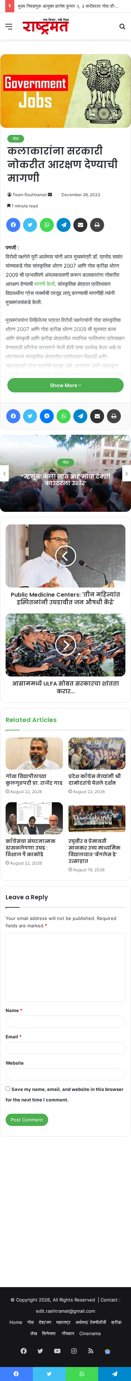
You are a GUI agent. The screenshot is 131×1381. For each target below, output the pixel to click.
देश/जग (45, 1322)
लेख (33, 1333)
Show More (64, 385)
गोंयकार (68, 1333)
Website (15, 1063)
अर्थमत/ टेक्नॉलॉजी (90, 1322)
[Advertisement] (65, 1205)
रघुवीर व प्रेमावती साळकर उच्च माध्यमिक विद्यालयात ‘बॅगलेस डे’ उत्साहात (94, 851)
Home (15, 1322)
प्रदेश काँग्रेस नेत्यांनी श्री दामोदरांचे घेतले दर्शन (94, 779)
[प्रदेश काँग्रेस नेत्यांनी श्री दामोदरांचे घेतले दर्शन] (97, 753)
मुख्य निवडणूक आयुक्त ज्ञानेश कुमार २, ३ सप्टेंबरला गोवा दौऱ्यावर (70, 6)
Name (14, 1010)
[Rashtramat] (45, 26)
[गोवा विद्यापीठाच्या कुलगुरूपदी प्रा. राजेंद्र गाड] (34, 753)
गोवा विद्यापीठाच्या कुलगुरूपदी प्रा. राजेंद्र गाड (34, 779)
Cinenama (90, 1333)
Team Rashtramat (30, 194)
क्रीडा (116, 1322)
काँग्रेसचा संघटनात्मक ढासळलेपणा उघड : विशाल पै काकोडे (31, 848)
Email (14, 1036)
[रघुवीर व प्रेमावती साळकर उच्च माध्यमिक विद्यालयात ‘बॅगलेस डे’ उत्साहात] (97, 818)
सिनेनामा (49, 1333)
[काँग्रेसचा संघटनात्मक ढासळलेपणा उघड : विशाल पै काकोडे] (34, 818)
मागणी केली (44, 284)
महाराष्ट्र (63, 1322)
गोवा (16, 138)
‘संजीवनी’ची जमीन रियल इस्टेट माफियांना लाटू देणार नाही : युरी (68, 480)
